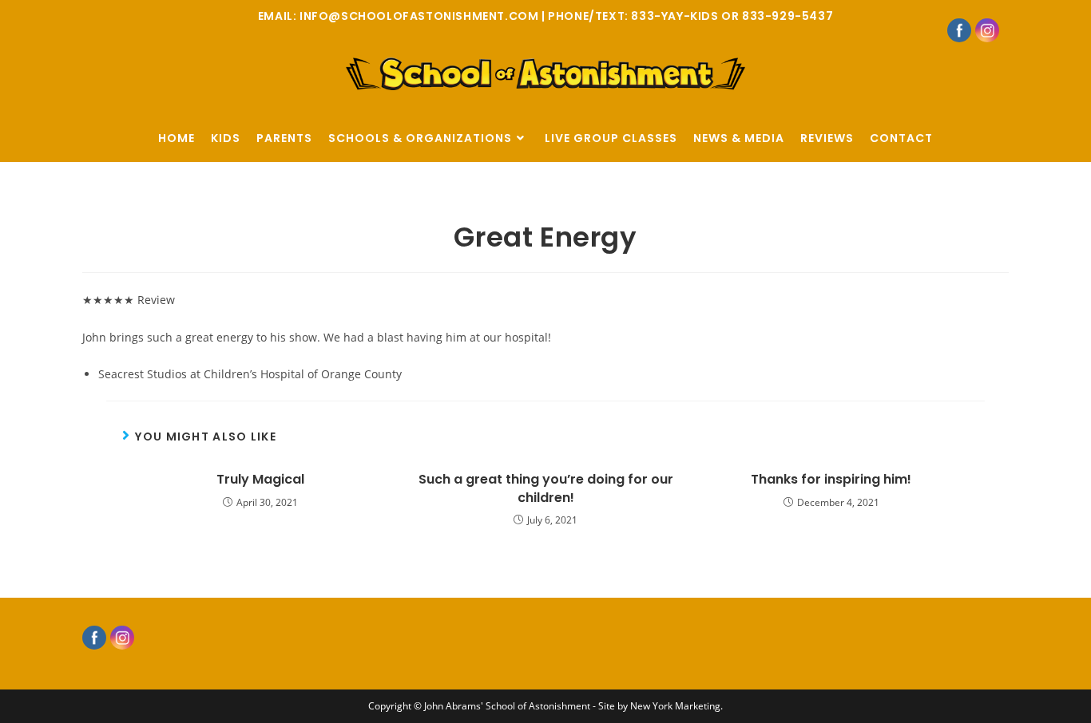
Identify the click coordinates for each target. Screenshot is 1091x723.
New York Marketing (675, 706)
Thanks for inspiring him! (831, 479)
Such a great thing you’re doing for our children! (546, 488)
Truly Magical (260, 479)
